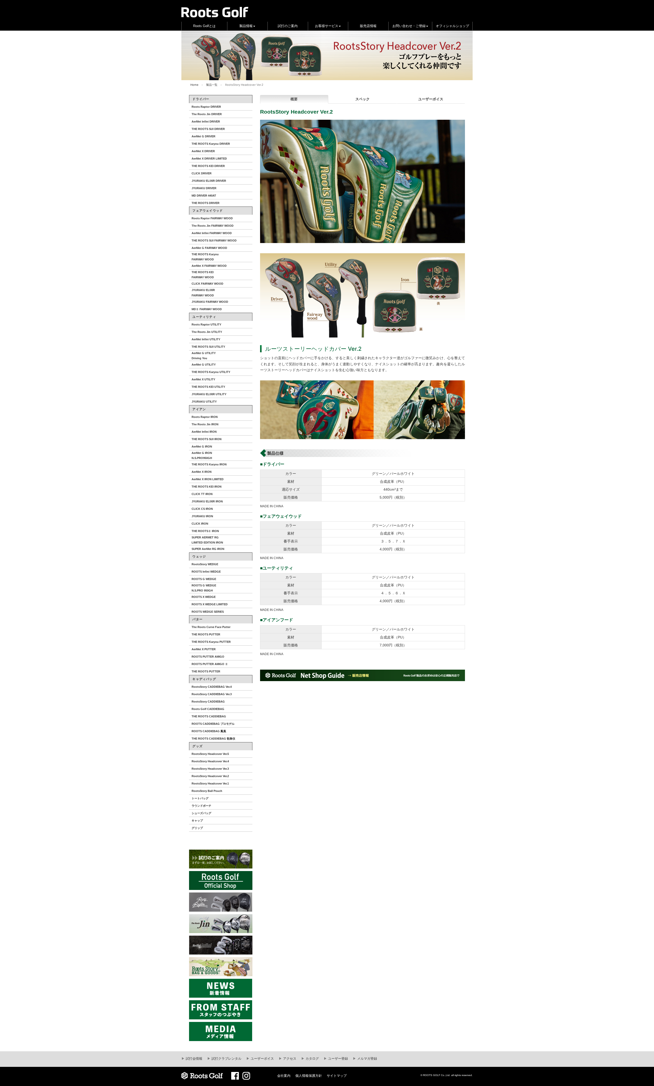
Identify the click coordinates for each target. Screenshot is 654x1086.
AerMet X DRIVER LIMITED (209, 158)
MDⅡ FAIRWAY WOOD (207, 309)
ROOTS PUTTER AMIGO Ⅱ (210, 664)
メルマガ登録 (366, 1058)
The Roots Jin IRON (205, 424)
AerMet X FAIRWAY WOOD (209, 265)
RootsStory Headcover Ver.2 (210, 776)
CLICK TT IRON (202, 494)
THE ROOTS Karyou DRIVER (211, 143)
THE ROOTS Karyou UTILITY (211, 371)
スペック (362, 99)
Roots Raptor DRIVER (206, 106)
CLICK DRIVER (202, 173)
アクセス (289, 1058)
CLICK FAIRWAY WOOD (207, 283)
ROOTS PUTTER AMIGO (208, 656)
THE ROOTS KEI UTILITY (208, 386)
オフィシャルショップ (452, 26)
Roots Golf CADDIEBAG (208, 708)
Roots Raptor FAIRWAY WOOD (212, 218)
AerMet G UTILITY (204, 364)
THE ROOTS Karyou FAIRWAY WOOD (205, 257)
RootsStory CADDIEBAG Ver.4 (212, 686)
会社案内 (283, 1076)
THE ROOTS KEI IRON (206, 486)
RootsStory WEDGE (205, 564)
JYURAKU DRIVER (204, 188)
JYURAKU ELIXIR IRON (207, 501)
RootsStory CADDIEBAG (208, 701)
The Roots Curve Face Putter (211, 627)
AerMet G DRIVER (203, 136)
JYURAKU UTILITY (204, 401)
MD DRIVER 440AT (204, 195)
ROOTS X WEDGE (204, 596)
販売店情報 (368, 26)
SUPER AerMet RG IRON (208, 548)
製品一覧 (211, 85)
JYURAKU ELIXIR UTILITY (209, 394)
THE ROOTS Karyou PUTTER (211, 641)
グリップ (197, 827)
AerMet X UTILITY (203, 379)
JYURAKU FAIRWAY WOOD (210, 301)
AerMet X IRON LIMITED (208, 479)
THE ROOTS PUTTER (206, 634)
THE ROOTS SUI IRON (206, 439)
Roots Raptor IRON (205, 416)
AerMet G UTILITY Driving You (204, 356)
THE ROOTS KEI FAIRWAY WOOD (203, 275)
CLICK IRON (200, 523)
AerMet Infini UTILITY (206, 339)
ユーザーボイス (430, 99)
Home (194, 85)
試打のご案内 (288, 26)
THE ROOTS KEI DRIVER (208, 165)
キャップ (197, 820)
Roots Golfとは (204, 26)
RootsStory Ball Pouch (207, 790)
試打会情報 (193, 1058)
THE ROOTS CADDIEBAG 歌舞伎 (213, 738)
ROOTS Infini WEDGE (206, 571)
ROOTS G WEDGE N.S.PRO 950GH (204, 588)
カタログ (312, 1058)
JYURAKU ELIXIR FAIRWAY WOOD (203, 292)
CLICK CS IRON (202, 508)
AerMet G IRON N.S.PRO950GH (202, 455)
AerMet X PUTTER (204, 649)
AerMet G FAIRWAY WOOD (209, 247)
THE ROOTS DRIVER (205, 202)
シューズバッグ (201, 813)
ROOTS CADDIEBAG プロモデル (213, 723)
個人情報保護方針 (308, 1076)
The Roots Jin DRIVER (207, 114)
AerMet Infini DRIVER (206, 121)
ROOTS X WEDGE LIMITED (210, 604)
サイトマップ (337, 1076)
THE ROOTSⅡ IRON (205, 531)
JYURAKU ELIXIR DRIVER (209, 180)
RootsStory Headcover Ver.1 (210, 783)
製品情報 (246, 26)
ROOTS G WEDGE (204, 579)
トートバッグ (200, 798)
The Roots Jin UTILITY (207, 331)
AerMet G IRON (202, 446)
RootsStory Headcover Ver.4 (210, 761)
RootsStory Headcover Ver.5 (210, 753)
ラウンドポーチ (201, 805)
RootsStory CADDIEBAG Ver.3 (212, 694)
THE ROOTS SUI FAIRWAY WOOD (214, 240)
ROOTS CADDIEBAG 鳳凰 (209, 731)
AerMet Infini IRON (204, 431)
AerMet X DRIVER (203, 151)
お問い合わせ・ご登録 (409, 26)
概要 (294, 99)
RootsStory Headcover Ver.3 (210, 768)
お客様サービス (326, 26)
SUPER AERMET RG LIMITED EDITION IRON (207, 540)
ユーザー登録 (337, 1058)
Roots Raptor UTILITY (206, 324)
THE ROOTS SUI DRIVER (208, 128)
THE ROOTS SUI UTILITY (208, 346)
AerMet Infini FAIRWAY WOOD (212, 233)
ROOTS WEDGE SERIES (208, 611)
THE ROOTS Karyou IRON (209, 464)
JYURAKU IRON (202, 516)
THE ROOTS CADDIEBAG (209, 716)
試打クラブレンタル (226, 1058)
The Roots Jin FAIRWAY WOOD (212, 225)
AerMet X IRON (202, 471)
